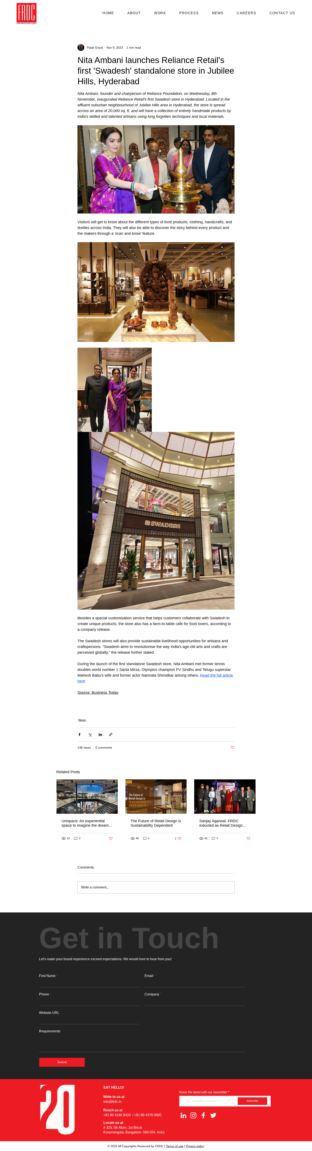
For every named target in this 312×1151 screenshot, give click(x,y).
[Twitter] (213, 1115)
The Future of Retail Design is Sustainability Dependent (156, 823)
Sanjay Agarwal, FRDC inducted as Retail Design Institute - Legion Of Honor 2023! (221, 823)
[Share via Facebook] (79, 734)
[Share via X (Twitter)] (90, 734)
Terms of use (174, 1146)
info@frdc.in (112, 1101)
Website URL (49, 1013)
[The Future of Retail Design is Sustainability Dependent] (156, 796)
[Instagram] (193, 1115)
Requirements (49, 1031)
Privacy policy (195, 1146)
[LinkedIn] (183, 1115)
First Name (47, 976)
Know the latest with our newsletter (203, 1092)
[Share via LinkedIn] (100, 734)
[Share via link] (111, 734)
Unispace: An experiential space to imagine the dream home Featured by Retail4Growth (85, 823)
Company (152, 994)
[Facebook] (203, 1115)
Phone (44, 994)
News (82, 720)
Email (149, 976)
